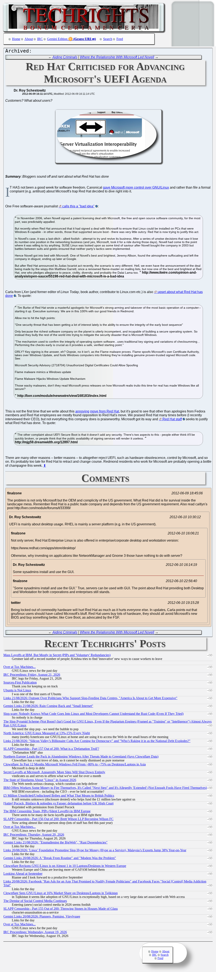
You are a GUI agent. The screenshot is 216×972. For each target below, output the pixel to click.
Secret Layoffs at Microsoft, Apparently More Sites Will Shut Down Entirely (54, 772)
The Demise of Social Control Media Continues (35, 901)
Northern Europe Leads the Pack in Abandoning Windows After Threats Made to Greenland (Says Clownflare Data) (80, 756)
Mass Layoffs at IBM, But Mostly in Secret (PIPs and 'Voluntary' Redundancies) (57, 655)
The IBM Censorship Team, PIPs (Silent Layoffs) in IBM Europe (46, 811)
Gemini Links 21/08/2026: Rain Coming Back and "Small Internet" (48, 706)
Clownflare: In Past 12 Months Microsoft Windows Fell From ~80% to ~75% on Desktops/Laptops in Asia (74, 764)
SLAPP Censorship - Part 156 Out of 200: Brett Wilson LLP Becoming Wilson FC (58, 819)
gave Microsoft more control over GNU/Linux (136, 187)
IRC (40, 39)
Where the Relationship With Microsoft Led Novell (117, 57)
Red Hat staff (172, 419)
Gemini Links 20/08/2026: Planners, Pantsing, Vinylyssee (41, 916)
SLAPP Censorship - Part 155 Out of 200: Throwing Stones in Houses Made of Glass (60, 908)
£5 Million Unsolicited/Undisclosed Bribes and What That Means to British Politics (58, 795)
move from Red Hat (104, 411)
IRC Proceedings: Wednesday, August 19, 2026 (35, 932)
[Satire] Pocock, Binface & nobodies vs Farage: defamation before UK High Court (58, 803)
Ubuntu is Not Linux (17, 690)
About (28, 39)
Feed (119, 39)
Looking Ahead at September (22, 873)
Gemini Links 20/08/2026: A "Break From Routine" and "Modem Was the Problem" (59, 858)
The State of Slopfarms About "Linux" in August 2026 (39, 780)
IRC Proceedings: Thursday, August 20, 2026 (33, 834)
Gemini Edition (57, 39)
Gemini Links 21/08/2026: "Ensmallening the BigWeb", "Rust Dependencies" (55, 842)
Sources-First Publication (20, 682)
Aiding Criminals (65, 57)
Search (107, 39)
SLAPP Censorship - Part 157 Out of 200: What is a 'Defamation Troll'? (51, 748)
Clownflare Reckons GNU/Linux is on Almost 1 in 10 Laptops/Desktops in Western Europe (64, 866)
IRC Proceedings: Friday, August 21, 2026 (31, 674)
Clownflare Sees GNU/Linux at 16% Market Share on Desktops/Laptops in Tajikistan (60, 893)
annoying (82, 411)
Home (16, 39)
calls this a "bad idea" (78, 206)
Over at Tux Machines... (19, 667)
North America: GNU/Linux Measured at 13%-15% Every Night (46, 733)
